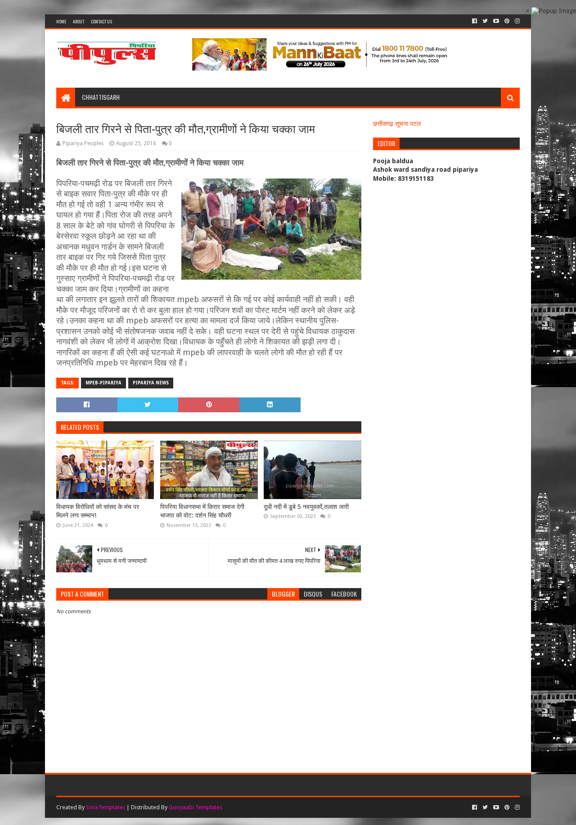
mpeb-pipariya (104, 382)
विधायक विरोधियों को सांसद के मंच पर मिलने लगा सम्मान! (97, 511)
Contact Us (101, 21)
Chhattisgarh (101, 97)
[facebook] (474, 21)
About (78, 21)
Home (61, 21)
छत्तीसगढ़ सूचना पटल (397, 123)
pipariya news (151, 382)
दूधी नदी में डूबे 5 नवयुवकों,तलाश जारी (306, 506)
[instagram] (516, 21)
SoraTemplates (105, 807)
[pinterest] (507, 21)
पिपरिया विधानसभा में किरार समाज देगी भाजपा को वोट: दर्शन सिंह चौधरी (202, 511)
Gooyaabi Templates (195, 807)
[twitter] (485, 21)
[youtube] (496, 21)
